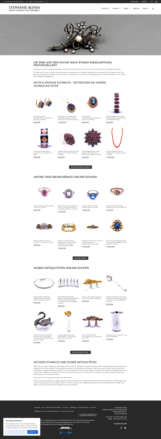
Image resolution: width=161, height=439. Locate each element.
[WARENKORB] (151, 1)
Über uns (136, 8)
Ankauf (145, 8)
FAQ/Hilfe (66, 407)
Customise (10, 432)
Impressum (73, 407)
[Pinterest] (125, 428)
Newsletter (134, 1)
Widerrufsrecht (83, 407)
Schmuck (115, 8)
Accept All (32, 432)
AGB (43, 407)
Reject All (21, 432)
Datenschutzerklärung (53, 407)
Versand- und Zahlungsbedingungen (46, 411)
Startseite (105, 8)
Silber (126, 8)
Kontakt (144, 1)
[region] (21, 427)
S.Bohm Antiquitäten (67, 411)
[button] (153, 8)
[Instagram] (121, 428)
